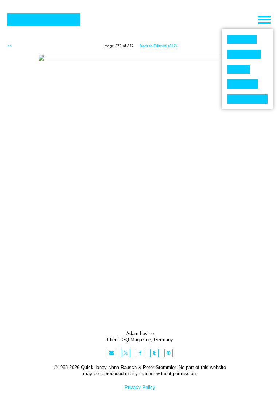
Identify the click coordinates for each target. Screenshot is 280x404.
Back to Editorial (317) (158, 46)
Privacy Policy (140, 387)
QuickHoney (43, 19)
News (243, 84)
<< (9, 46)
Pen (239, 69)
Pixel (242, 39)
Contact (248, 99)
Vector (244, 54)
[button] (112, 353)
